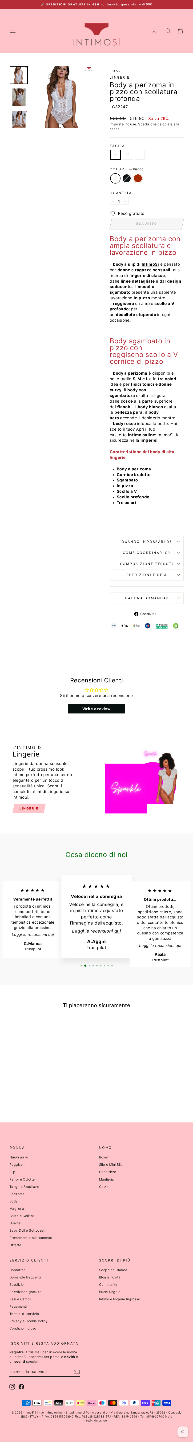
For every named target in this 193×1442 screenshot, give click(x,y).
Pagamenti (18, 1306)
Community (108, 1284)
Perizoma (16, 1194)
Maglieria (16, 1208)
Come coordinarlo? (147, 553)
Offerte (15, 1245)
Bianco (115, 178)
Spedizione (147, 124)
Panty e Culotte (22, 1179)
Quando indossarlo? (146, 542)
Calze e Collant (21, 1216)
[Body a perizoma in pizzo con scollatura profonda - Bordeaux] (35, 1094)
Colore (126, 169)
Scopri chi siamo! (113, 1270)
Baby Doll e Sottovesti (27, 1230)
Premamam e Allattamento (30, 1238)
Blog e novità (110, 1277)
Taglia (117, 146)
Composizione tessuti (146, 564)
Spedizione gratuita (25, 1292)
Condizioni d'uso (22, 1328)
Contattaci (17, 1270)
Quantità (121, 193)
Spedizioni (17, 1284)
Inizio (114, 70)
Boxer (104, 1157)
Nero (126, 178)
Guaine (15, 1223)
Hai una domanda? (146, 598)
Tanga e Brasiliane (24, 1187)
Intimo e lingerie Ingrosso (119, 1299)
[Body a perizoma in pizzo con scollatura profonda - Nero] (29, 1094)
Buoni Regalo (109, 1292)
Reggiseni (17, 1164)
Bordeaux (138, 178)
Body (13, 1201)
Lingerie (119, 77)
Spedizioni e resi (146, 575)
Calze (103, 1187)
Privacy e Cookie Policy (28, 1321)
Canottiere (107, 1172)
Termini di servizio (24, 1314)
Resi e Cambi (20, 1299)
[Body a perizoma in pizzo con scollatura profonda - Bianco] (23, 1094)
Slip (12, 1172)
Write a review (96, 708)
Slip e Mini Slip (111, 1164)
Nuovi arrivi (18, 1157)
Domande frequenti (25, 1277)
